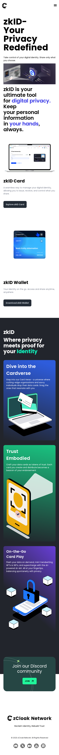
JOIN (27, 681)
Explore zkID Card (15, 204)
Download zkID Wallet (17, 302)
